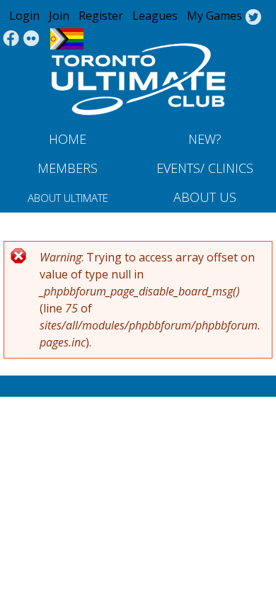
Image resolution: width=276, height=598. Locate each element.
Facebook (11, 39)
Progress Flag (67, 39)
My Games (214, 15)
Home (67, 138)
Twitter (253, 17)
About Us (204, 196)
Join (59, 15)
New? (205, 138)
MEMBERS (68, 167)
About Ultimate (68, 198)
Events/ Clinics (204, 167)
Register (101, 15)
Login (24, 15)
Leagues (155, 15)
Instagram (31, 39)
